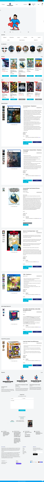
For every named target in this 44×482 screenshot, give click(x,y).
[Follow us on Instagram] (17, 478)
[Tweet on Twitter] (39, 123)
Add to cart (5, 115)
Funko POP (39, 53)
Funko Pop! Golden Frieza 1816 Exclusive (30, 357)
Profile (23, 469)
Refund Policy (24, 467)
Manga (32, 53)
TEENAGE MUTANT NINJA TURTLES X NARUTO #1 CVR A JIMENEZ (13, 88)
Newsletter (40, 0)
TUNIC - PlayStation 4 (27, 290)
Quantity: (24, 155)
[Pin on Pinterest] (38, 123)
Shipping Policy (24, 468)
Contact (24, 465)
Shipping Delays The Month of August (35, 400)
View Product (25, 159)
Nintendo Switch (12, 53)
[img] (22, 433)
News (23, 466)
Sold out (22, 115)
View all (42, 60)
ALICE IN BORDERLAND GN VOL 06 (30, 110)
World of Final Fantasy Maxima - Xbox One (30, 85)
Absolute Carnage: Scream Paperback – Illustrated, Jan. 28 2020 (13, 111)
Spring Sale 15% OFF (4, 402)
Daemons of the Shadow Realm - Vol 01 (30, 247)
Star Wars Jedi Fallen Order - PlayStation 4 (5, 85)
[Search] (30, 4)
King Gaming (3, 109)
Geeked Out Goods (29, 84)
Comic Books (25, 53)
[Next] (42, 65)
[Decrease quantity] (26, 155)
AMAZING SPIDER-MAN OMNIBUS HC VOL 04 (37, 110)
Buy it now (37, 196)
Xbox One (18, 53)
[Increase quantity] (30, 155)
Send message (22, 426)
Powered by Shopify (3, 479)
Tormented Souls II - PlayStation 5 (29, 122)
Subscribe (35, 470)
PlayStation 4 (4, 53)
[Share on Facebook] (37, 123)
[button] (22, 481)
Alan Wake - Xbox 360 (21, 109)
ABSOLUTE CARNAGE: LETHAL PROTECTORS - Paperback (4, 111)
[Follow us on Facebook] (16, 478)
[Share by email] (41, 123)
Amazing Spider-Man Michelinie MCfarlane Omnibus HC (22, 88)
